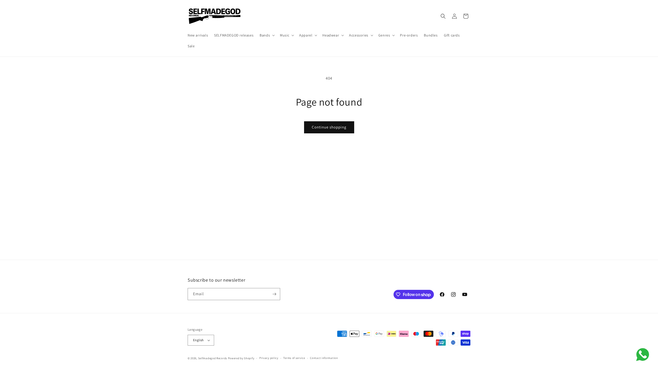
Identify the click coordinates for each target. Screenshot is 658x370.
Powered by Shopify (241, 358)
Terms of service (294, 358)
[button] (267, 35)
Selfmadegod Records (212, 358)
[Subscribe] (274, 294)
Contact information (324, 358)
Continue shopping (329, 127)
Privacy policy (268, 358)
